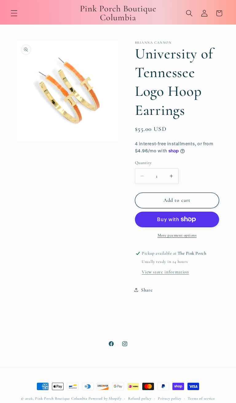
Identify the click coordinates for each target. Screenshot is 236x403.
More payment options (177, 235)
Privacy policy (169, 398)
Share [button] (146, 290)
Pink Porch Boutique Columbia (61, 398)
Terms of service (201, 398)
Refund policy (139, 398)
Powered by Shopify (105, 398)
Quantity (143, 162)
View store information (165, 272)
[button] (14, 13)
